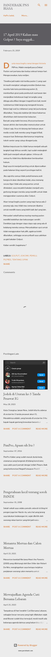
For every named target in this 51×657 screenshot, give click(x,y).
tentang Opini (20, 259)
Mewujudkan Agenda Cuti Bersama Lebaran (21, 596)
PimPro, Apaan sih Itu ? (19, 445)
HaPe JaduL (8, 15)
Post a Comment (21, 428)
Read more (42, 428)
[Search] (39, 5)
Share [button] (6, 264)
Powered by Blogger (27, 645)
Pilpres (7, 259)
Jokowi (24, 255)
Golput (15, 255)
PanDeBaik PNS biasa (16, 7)
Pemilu (33, 255)
